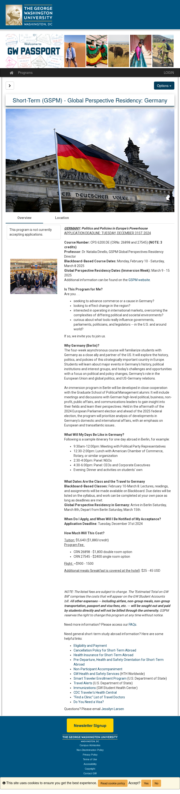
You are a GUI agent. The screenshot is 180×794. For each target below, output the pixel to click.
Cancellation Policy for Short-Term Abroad (105, 650)
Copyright (90, 768)
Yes (146, 783)
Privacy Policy (90, 754)
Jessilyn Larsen (112, 709)
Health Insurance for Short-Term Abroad (103, 655)
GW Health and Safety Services (96, 674)
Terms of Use (90, 759)
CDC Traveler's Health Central (95, 692)
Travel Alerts (83, 683)
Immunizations (85, 688)
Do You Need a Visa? (89, 702)
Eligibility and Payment (90, 645)
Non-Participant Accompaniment (98, 669)
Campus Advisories (90, 745)
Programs (25, 72)
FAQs (132, 624)
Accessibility (90, 764)
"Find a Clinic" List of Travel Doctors (99, 697)
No (156, 783)
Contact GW (90, 773)
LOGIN (169, 72)
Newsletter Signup (90, 725)
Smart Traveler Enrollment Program (100, 678)
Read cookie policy (113, 783)
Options (163, 85)
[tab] (24, 217)
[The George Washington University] (90, 738)
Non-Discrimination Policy (90, 750)
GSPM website (139, 280)
